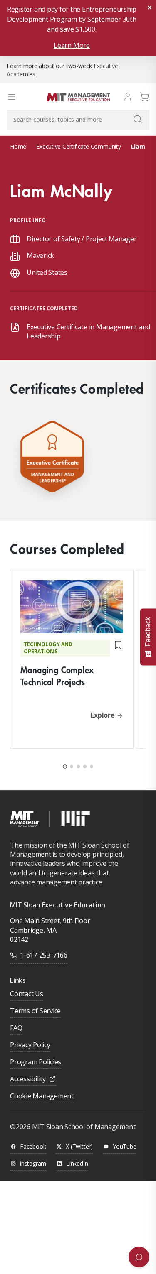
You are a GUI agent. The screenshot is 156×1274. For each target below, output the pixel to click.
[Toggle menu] (12, 97)
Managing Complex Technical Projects (57, 676)
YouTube (124, 1146)
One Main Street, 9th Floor (50, 920)
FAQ (16, 1028)
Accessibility (28, 1079)
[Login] (128, 96)
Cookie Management (42, 1096)
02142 (19, 939)
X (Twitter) (79, 1146)
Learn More (72, 45)
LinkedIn (77, 1163)
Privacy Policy (30, 1045)
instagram (33, 1163)
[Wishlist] (118, 648)
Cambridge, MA (33, 930)
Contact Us (26, 994)
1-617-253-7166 (43, 955)
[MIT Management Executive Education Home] (78, 96)
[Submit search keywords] (137, 119)
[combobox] (78, 120)
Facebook (33, 1146)
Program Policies (35, 1062)
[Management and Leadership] (52, 458)
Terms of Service (35, 1011)
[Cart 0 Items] (144, 96)
